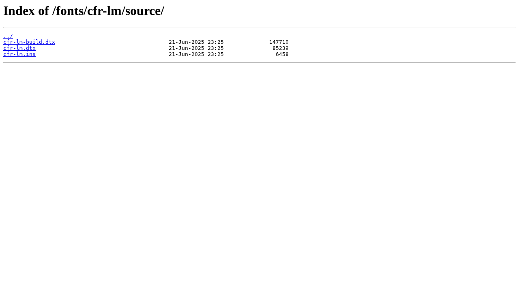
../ (8, 36)
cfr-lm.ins (19, 54)
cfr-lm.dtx (19, 48)
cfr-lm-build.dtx (29, 42)
